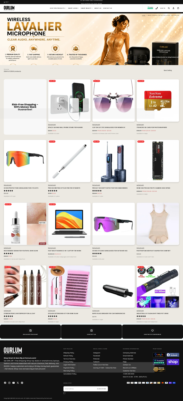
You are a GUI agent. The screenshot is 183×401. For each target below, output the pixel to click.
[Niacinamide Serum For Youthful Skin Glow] (25, 224)
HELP (7, 2)
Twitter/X (96, 362)
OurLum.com (52, 124)
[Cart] (178, 8)
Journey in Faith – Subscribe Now (104, 368)
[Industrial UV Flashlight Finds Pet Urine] (158, 286)
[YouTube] (13, 383)
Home (143, 15)
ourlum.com (140, 124)
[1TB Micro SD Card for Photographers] (158, 100)
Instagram (96, 353)
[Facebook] (5, 383)
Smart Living (73, 8)
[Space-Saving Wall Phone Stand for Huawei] (69, 100)
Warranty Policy (69, 371)
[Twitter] (18, 383)
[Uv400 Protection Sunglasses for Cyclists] (25, 161)
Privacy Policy (68, 362)
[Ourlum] (13, 350)
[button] (8, 191)
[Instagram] (9, 383)
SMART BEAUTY (86, 8)
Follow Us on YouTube (100, 365)
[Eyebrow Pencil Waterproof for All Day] (25, 286)
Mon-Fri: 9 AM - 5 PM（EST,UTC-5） (135, 377)
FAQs (124, 362)
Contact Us (107, 8)
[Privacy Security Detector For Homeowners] (113, 161)
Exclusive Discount (30, 334)
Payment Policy (68, 368)
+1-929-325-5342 (128, 374)
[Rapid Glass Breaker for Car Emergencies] (113, 286)
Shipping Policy (68, 353)
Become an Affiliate (129, 368)
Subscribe (101, 389)
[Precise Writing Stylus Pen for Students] (69, 161)
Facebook (96, 356)
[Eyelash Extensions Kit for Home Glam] (69, 286)
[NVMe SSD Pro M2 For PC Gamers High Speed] (158, 161)
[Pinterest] (22, 383)
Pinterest (96, 359)
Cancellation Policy (69, 374)
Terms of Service (69, 359)
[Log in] (173, 8)
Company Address (129, 353)
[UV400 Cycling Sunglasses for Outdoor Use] (113, 224)
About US (97, 8)
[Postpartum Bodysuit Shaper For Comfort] (158, 224)
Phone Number (128, 359)
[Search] (169, 8)
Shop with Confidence (152, 334)
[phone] (157, 8)
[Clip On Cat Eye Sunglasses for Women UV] (113, 100)
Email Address (128, 356)
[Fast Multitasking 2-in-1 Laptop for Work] (69, 224)
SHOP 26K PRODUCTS (57, 8)
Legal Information (69, 365)
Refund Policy (68, 356)
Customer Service (129, 371)
